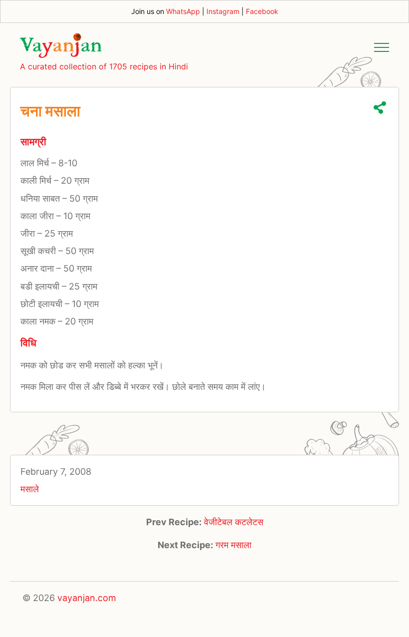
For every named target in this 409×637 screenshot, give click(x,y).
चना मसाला (50, 111)
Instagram (222, 11)
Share (380, 107)
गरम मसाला (233, 545)
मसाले (29, 489)
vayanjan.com (86, 598)
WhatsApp (183, 11)
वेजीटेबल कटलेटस (233, 522)
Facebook (262, 11)
